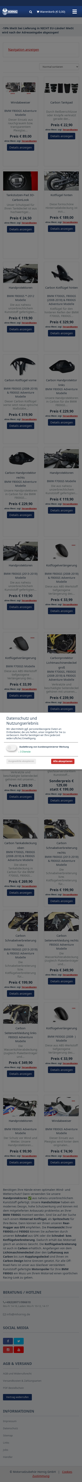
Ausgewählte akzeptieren (21, 761)
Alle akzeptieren (62, 761)
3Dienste (24, 752)
